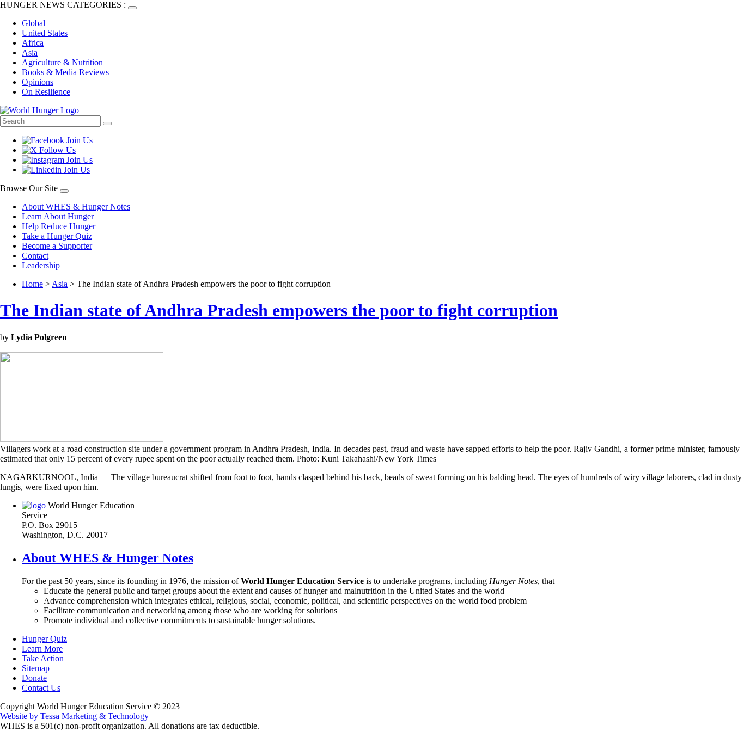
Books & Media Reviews (65, 72)
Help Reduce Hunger (58, 226)
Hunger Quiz (44, 638)
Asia (30, 52)
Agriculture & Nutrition (62, 62)
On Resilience (46, 91)
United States (45, 33)
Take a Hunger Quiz (57, 236)
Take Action (43, 658)
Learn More (42, 648)
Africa (33, 42)
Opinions (37, 82)
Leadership (41, 265)
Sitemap (36, 668)
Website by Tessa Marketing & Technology (74, 716)
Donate (34, 678)
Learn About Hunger (58, 216)
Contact (35, 255)
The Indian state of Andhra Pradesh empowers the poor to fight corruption (279, 310)
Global (33, 23)
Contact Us (41, 687)
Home (32, 283)
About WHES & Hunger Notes (76, 206)
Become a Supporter (57, 245)
